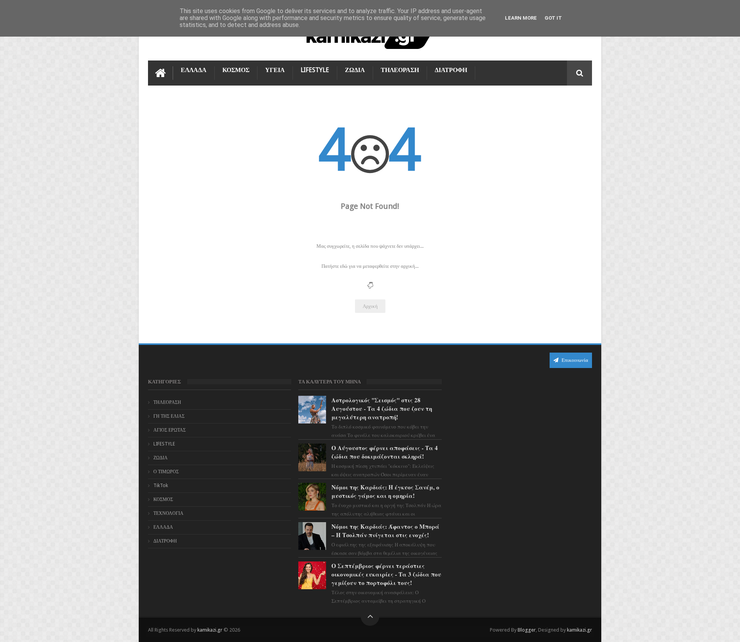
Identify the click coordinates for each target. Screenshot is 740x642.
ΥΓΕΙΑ (275, 70)
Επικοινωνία (574, 360)
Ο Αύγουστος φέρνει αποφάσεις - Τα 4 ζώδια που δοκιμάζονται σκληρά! (384, 452)
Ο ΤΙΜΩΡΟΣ (166, 471)
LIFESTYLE (315, 70)
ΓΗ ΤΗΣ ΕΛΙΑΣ (169, 416)
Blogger (527, 630)
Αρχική (370, 306)
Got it (553, 18)
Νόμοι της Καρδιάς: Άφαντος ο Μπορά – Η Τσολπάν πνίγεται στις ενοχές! (385, 530)
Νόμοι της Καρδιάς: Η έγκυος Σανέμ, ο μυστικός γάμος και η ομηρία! (385, 491)
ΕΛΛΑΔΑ (194, 70)
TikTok (160, 485)
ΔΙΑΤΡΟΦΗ (451, 70)
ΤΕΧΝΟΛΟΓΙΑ (168, 513)
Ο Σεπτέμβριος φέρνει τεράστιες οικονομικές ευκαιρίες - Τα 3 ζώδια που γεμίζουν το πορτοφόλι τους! (386, 574)
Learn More (521, 18)
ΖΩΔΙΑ (355, 70)
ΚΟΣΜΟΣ (235, 70)
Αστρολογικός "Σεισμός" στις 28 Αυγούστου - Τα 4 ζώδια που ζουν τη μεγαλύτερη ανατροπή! (381, 408)
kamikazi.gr (209, 630)
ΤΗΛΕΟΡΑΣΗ (400, 70)
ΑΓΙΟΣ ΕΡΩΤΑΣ (169, 430)
